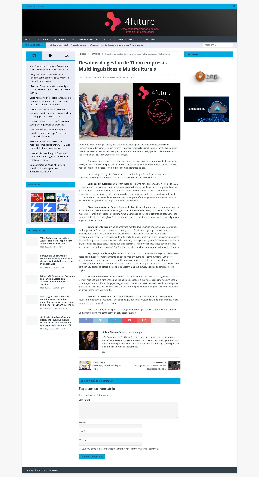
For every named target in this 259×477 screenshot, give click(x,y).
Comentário (84, 399)
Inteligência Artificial (85, 39)
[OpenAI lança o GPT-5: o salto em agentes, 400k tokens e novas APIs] (63, 197)
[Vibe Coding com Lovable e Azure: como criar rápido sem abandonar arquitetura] (32, 241)
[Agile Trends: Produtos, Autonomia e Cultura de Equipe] (50, 207)
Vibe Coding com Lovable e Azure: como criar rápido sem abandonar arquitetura (56, 241)
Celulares (60, 39)
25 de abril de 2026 (49, 247)
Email (81, 431)
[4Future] (129, 34)
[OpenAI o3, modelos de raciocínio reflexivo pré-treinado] (63, 217)
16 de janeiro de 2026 (51, 329)
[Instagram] (234, 6)
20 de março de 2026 (50, 288)
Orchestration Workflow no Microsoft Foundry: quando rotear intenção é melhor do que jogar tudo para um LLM (50, 113)
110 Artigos (136, 332)
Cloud (108, 39)
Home (28, 39)
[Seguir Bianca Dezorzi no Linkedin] (103, 351)
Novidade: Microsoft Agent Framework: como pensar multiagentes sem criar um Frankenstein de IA (49, 156)
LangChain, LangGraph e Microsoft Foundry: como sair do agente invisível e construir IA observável (49, 78)
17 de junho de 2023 (92, 77)
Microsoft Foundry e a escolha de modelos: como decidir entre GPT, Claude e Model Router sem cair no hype (50, 145)
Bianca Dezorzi (111, 77)
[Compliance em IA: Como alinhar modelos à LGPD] (37, 217)
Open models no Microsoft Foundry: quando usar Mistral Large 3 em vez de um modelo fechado (49, 133)
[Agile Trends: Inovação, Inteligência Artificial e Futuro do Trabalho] (37, 207)
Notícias (43, 39)
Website (82, 440)
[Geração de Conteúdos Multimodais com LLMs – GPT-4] (50, 217)
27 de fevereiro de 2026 (51, 308)
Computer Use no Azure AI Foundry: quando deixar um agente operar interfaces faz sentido (47, 168)
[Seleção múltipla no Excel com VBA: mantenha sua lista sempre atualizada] (50, 197)
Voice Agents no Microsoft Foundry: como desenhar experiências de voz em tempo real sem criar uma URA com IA (50, 101)
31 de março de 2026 (50, 267)
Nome (82, 422)
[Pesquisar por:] (218, 44)
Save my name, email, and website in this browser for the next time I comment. (120, 448)
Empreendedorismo (129, 39)
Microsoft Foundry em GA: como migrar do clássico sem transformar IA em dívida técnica (50, 89)
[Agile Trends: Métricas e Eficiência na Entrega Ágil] (63, 207)
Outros (150, 39)
